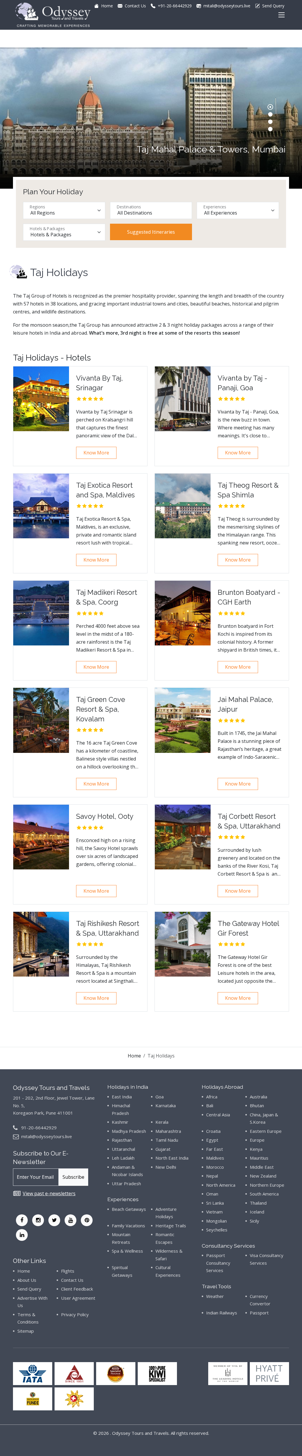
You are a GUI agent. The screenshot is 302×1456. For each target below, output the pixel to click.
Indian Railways (221, 1313)
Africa (211, 1097)
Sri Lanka (215, 1203)
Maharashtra (168, 1131)
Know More (96, 452)
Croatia (213, 1131)
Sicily (254, 1221)
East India (122, 1097)
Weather (215, 1296)
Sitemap (25, 1331)
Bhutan (257, 1105)
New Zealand (263, 1176)
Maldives (215, 1158)
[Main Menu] (281, 15)
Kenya (256, 1149)
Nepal (212, 1176)
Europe (257, 1140)
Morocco (215, 1167)
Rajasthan (122, 1140)
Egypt (212, 1140)
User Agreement (78, 1298)
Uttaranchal (123, 1149)
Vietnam (214, 1212)
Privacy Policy (75, 1314)
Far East (214, 1149)
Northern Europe (267, 1185)
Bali (209, 1105)
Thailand (258, 1203)
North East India (171, 1158)
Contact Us (72, 1280)
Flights (67, 1271)
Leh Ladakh (123, 1158)
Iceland (257, 1212)
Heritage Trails (170, 1225)
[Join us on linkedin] (22, 1235)
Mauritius (259, 1158)
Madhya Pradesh (129, 1131)
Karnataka (165, 1105)
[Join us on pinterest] (87, 1220)
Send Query (29, 1289)
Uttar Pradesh (126, 1183)
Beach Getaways (129, 1209)
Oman (212, 1194)
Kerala (161, 1122)
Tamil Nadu (166, 1140)
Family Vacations (128, 1225)
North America (220, 1185)
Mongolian (216, 1221)
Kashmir (120, 1122)
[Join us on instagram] (38, 1220)
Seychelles (216, 1230)
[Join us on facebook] (22, 1220)
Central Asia (218, 1115)
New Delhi (165, 1167)
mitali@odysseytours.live (46, 1136)
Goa (159, 1097)
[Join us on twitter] (54, 1220)
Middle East (262, 1167)
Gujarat (162, 1149)
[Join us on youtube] (70, 1220)
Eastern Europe (266, 1131)
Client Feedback (77, 1289)
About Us (26, 1280)
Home (134, 1055)
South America (264, 1194)
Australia (258, 1097)
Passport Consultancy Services (218, 1262)
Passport (259, 1313)
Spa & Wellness (127, 1251)
